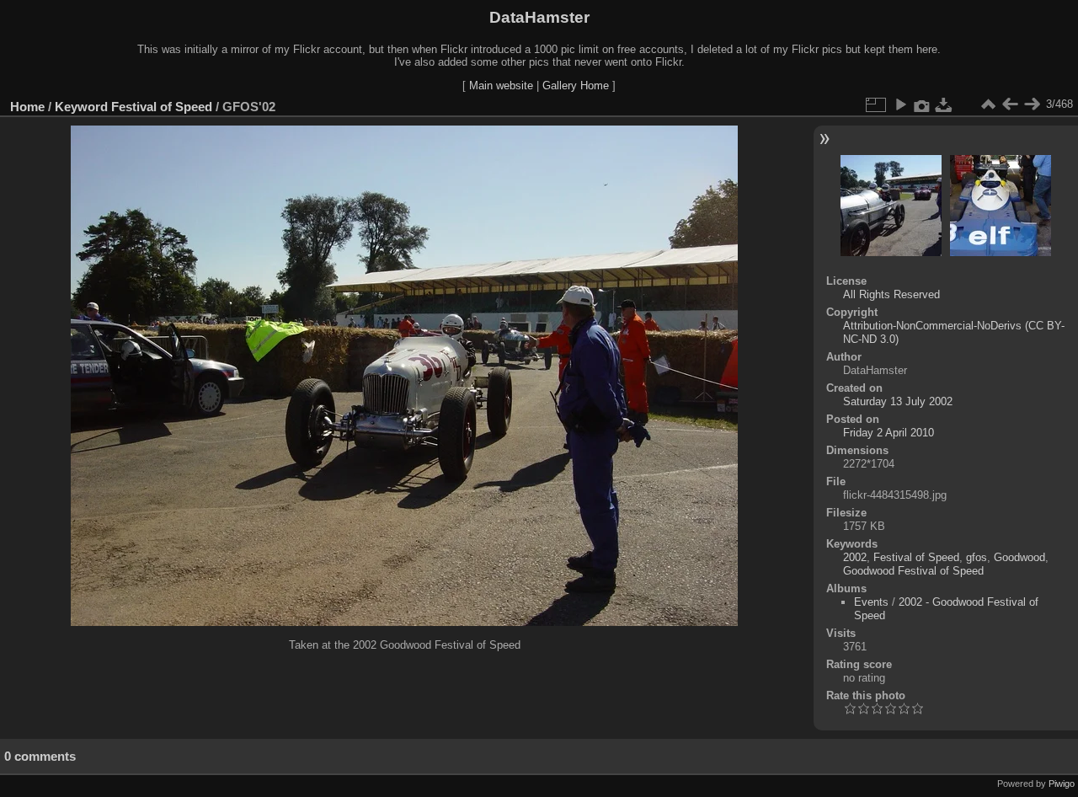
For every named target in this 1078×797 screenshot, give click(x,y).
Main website (501, 85)
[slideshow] (900, 104)
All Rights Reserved (891, 294)
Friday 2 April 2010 (888, 432)
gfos (976, 557)
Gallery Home (575, 85)
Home (27, 106)
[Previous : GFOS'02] (1010, 104)
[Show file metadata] (922, 104)
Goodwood (1019, 557)
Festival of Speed (161, 106)
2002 (855, 557)
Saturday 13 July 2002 (898, 401)
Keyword (81, 106)
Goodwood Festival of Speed (913, 570)
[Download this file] (944, 104)
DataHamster (539, 17)
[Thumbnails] (988, 104)
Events (871, 602)
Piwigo (1062, 783)
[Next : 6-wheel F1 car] (1032, 104)
